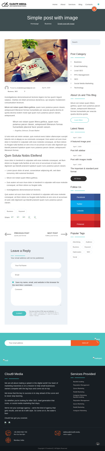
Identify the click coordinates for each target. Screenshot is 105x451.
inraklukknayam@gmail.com (26, 88)
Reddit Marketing (78, 392)
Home (54, 4)
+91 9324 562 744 (20, 432)
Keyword (22, 211)
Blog (80, 4)
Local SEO (78, 71)
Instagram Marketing (80, 395)
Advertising (76, 242)
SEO (16, 91)
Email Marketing (81, 66)
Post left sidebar (78, 150)
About (62, 4)
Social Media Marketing (84, 83)
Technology (79, 88)
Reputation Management (81, 385)
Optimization (77, 252)
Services (71, 4)
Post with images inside (81, 159)
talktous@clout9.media (71, 432)
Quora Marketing (78, 388)
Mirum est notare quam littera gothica (20, 107)
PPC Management (82, 75)
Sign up (85, 343)
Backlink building (78, 381)
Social (75, 257)
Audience (89, 242)
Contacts (89, 4)
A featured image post (81, 141)
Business (11, 91)
